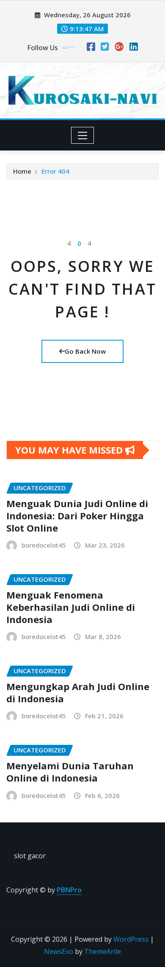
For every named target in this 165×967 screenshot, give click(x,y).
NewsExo (58, 951)
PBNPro (69, 889)
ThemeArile (102, 951)
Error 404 (55, 171)
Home (22, 171)
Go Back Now (85, 351)
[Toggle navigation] (82, 135)
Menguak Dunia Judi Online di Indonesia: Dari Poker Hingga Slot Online (77, 515)
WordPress (130, 939)
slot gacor (30, 855)
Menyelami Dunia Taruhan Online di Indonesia (70, 771)
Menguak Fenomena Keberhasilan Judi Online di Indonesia (70, 606)
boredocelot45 (44, 545)
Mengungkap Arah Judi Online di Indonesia (77, 692)
